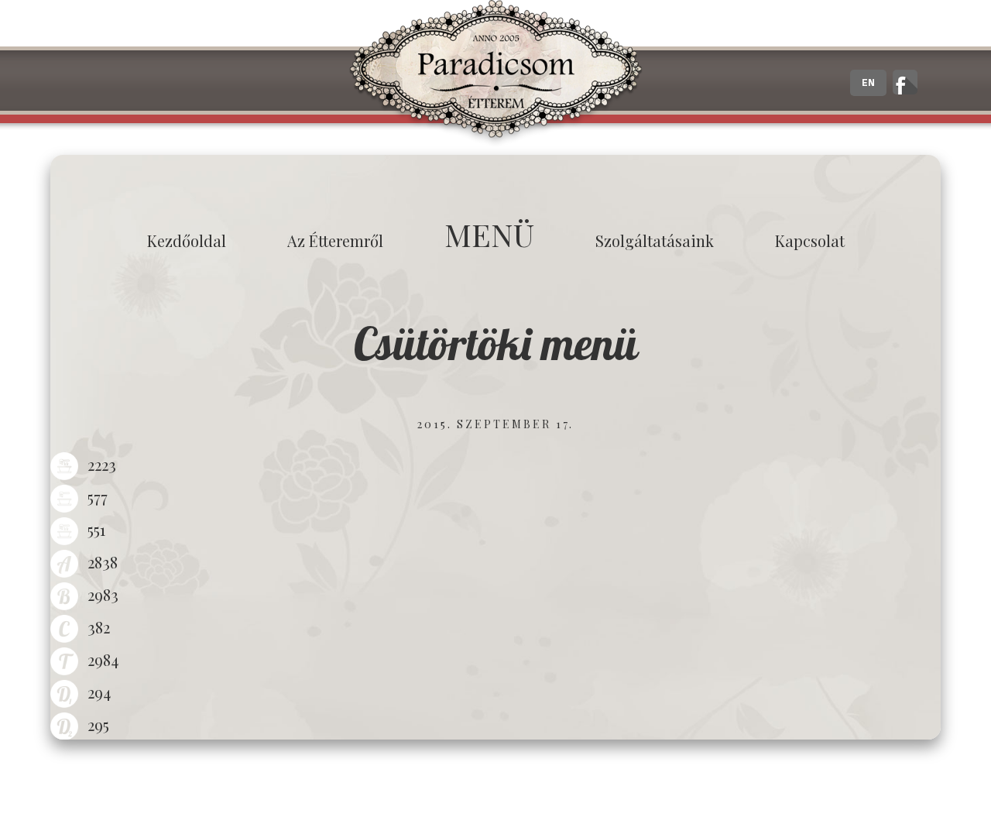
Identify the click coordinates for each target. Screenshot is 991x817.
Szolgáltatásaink (654, 240)
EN (868, 83)
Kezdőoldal (186, 240)
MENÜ (489, 234)
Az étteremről (335, 240)
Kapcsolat (810, 240)
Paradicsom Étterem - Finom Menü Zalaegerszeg (495, 73)
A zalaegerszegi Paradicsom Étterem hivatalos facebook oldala (905, 82)
